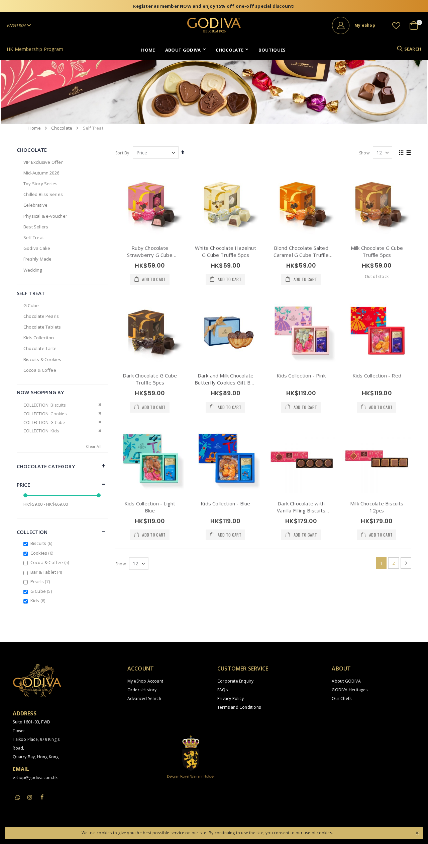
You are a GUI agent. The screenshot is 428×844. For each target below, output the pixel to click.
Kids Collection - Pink (301, 375)
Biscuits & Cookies (42, 359)
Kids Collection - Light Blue (150, 507)
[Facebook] (42, 797)
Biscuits (42, 543)
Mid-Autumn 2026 (41, 173)
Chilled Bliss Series (43, 194)
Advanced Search (144, 698)
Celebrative (35, 205)
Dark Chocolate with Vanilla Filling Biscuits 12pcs (301, 510)
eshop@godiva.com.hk (35, 777)
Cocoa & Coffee (39, 370)
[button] (396, 25)
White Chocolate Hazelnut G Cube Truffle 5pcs (225, 251)
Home (34, 128)
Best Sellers (35, 227)
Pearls (40, 581)
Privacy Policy (230, 698)
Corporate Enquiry (235, 681)
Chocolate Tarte (40, 348)
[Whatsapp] (18, 798)
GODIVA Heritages (349, 690)
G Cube (31, 305)
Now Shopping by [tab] (40, 392)
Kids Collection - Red (376, 375)
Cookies (42, 553)
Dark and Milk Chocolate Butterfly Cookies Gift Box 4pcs (225, 382)
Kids (38, 600)
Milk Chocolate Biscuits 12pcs (377, 507)
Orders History (142, 690)
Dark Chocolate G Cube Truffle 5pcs (150, 379)
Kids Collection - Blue (225, 503)
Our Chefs (341, 698)
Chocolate (61, 128)
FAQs (222, 690)
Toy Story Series (40, 184)
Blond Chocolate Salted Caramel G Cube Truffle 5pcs (301, 254)
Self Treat (33, 237)
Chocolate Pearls (41, 316)
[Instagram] (30, 797)
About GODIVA (346, 681)
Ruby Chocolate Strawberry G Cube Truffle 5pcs (149, 254)
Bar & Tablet (47, 572)
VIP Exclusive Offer (43, 162)
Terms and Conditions (239, 707)
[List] (408, 153)
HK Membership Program (35, 49)
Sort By (122, 153)
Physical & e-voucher (45, 216)
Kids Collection (38, 338)
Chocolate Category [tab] (46, 466)
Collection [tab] (32, 532)
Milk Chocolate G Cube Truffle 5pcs (377, 251)
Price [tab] (23, 484)
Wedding (32, 270)
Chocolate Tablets (42, 327)
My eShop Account (145, 681)
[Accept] (417, 832)
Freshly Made (37, 259)
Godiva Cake (36, 248)
